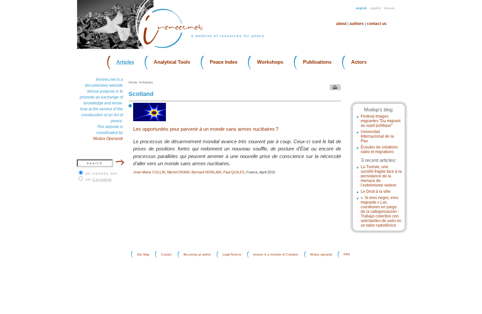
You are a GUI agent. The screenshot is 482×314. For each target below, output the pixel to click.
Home (133, 82)
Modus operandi (321, 254)
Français (389, 8)
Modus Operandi (108, 138)
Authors (357, 23)
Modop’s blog (378, 109)
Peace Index (223, 62)
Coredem (102, 179)
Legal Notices (232, 254)
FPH (347, 254)
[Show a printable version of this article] (333, 89)
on (99, 179)
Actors (359, 62)
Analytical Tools (172, 62)
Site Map (143, 254)
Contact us (377, 23)
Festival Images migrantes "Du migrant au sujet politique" (380, 121)
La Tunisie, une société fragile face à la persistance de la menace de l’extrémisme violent (381, 176)
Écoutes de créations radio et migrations (379, 149)
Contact (166, 254)
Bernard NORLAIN (206, 172)
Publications (317, 62)
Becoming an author (197, 254)
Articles (125, 62)
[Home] (177, 47)
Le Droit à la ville (376, 191)
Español (375, 8)
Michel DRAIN (178, 172)
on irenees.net (101, 173)
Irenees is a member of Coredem (275, 254)
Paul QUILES (233, 172)
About (341, 23)
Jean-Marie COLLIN (149, 172)
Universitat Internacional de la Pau (377, 136)
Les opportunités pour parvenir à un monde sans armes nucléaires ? (205, 129)
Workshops (270, 62)
